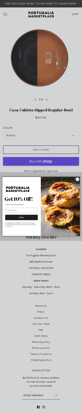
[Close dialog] (77, 179)
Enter (21, 217)
